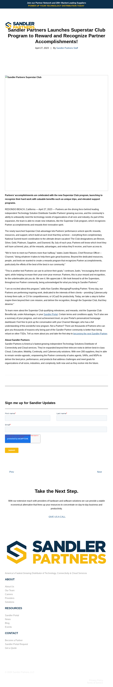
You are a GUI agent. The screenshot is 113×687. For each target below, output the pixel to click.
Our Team (9, 590)
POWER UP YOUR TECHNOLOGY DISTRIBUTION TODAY (56, 6)
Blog (7, 623)
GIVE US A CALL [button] (57, 517)
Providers (9, 598)
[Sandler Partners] (20, 25)
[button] (106, 25)
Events (8, 627)
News (8, 619)
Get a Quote (11, 648)
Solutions (9, 602)
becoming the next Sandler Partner (90, 333)
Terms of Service (95, 683)
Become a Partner (14, 640)
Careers (9, 594)
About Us (9, 586)
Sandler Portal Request (16, 644)
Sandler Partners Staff (67, 48)
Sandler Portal (51, 314)
